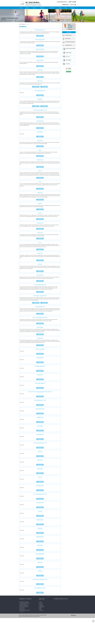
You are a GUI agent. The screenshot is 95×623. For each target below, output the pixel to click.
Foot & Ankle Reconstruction (70, 41)
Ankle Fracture (22, 609)
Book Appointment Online (62, 1)
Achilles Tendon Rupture (24, 606)
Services (34, 7)
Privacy (24, 616)
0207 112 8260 (72, 1)
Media (60, 7)
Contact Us (72, 7)
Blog (66, 7)
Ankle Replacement (68, 45)
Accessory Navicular (23, 604)
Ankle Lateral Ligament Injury (25, 610)
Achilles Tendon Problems (24, 605)
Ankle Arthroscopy (68, 35)
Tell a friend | (34, 616)
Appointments (52, 7)
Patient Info (42, 7)
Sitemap (26, 616)
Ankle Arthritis (22, 607)
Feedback (30, 616)
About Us (27, 7)
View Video (44, 86)
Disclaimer (20, 616)
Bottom (93, 621)
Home (21, 7)
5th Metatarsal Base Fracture (25, 603)
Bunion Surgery (67, 38)
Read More (40, 35)
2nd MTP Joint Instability (24, 601)
